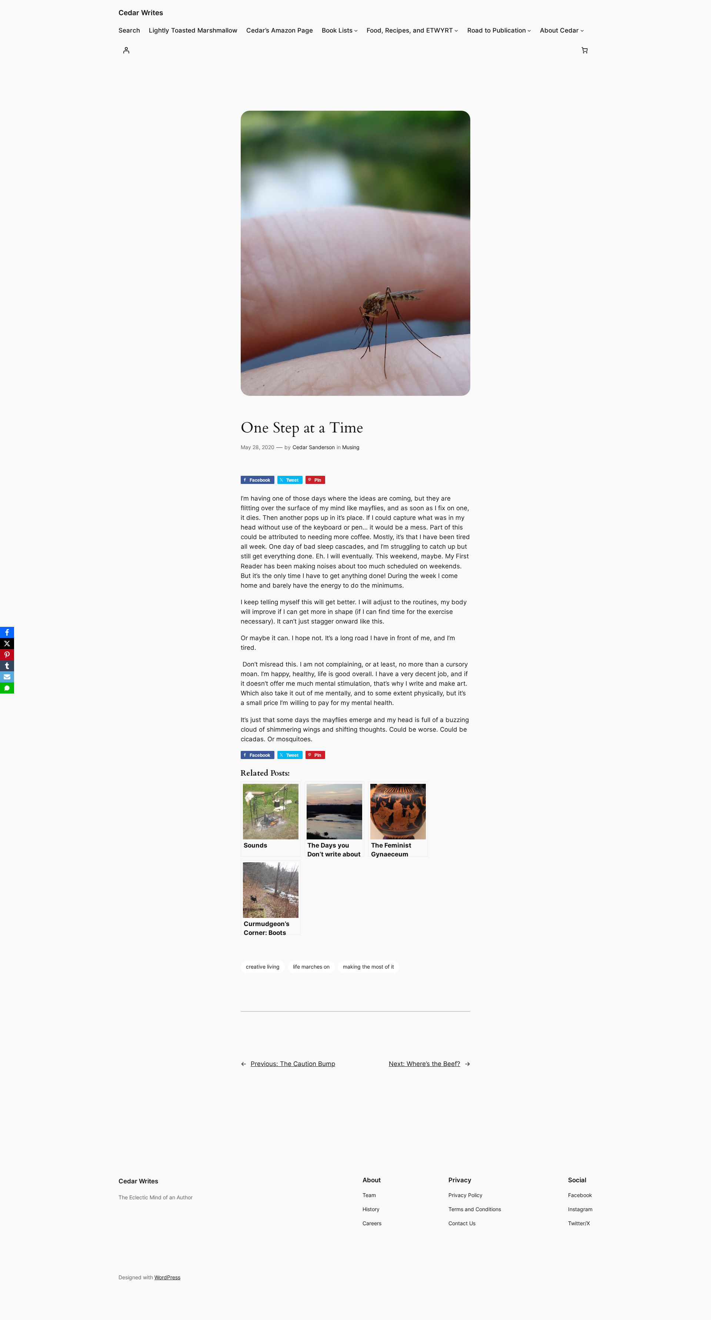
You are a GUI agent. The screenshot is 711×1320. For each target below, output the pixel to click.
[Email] (7, 676)
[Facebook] (7, 632)
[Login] (126, 50)
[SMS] (7, 688)
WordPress (167, 1277)
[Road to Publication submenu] (529, 30)
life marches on (311, 966)
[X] (7, 643)
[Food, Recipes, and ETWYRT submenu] (456, 30)
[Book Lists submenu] (356, 30)
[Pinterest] (7, 654)
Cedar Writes (140, 12)
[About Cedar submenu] (582, 30)
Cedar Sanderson (314, 447)
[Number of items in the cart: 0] (584, 50)
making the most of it (368, 966)
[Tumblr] (7, 665)
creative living (263, 966)
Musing (351, 447)
